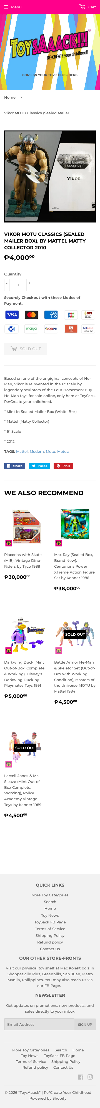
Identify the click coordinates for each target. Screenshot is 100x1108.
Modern (37, 451)
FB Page (52, 985)
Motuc (63, 451)
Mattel (22, 451)
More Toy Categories (50, 895)
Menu (16, 7)
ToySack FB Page (50, 922)
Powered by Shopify (47, 1098)
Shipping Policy (50, 935)
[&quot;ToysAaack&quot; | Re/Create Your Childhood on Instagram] (90, 1078)
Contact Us (50, 949)
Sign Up (85, 1024)
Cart (91, 7)
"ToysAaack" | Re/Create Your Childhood (54, 1092)
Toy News (50, 915)
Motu (50, 451)
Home (10, 97)
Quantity (12, 274)
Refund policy (50, 942)
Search (50, 901)
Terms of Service (50, 928)
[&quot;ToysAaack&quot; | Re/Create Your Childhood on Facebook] (81, 1078)
